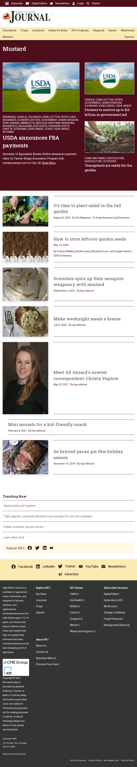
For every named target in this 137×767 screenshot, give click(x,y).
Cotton (55, 116)
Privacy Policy (95, 760)
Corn (45, 116)
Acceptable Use (111, 760)
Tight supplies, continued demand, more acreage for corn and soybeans (48, 516)
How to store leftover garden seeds (90, 239)
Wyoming (8, 131)
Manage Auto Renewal (117, 625)
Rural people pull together (20, 505)
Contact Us (42, 651)
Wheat (65, 128)
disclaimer (12, 729)
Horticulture (115, 158)
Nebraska (68, 123)
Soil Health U (77, 600)
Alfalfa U (75, 606)
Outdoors (109, 161)
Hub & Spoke (20, 754)
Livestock (38, 30)
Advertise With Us (46, 658)
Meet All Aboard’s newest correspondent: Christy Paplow (86, 375)
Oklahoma (25, 126)
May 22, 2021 (61, 384)
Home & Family (58, 30)
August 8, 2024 (62, 217)
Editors (35, 119)
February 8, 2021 (17, 430)
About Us (41, 645)
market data (12, 682)
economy (23, 119)
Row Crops (40, 126)
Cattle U (74, 593)
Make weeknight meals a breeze (87, 319)
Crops (24, 30)
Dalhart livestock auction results (24, 527)
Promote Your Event (47, 664)
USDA (57, 128)
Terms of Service (78, 760)
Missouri (41, 123)
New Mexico (10, 126)
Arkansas (9, 116)
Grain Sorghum (68, 119)
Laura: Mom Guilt (14, 537)
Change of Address (115, 612)
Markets (8, 36)
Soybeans (20, 128)
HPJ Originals (80, 30)
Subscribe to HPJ (113, 600)
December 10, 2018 (64, 463)
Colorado (34, 116)
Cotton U (75, 612)
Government (49, 119)
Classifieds (9, 30)
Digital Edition (111, 593)
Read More (49, 163)
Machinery (127, 30)
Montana (54, 123)
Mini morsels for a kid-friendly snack (47, 424)
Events (112, 30)
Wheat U (74, 625)
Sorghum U (76, 618)
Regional (98, 30)
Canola (22, 116)
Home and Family (95, 158)
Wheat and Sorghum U (82, 631)
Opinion (129, 36)
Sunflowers (36, 128)
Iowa (6, 123)
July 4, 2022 (60, 324)
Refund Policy (127, 760)
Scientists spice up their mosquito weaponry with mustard (89, 281)
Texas (49, 128)
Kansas (15, 123)
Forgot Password (113, 618)
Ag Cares (41, 593)
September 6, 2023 (64, 290)
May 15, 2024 (61, 245)
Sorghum (54, 126)
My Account (110, 606)
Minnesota (28, 123)
